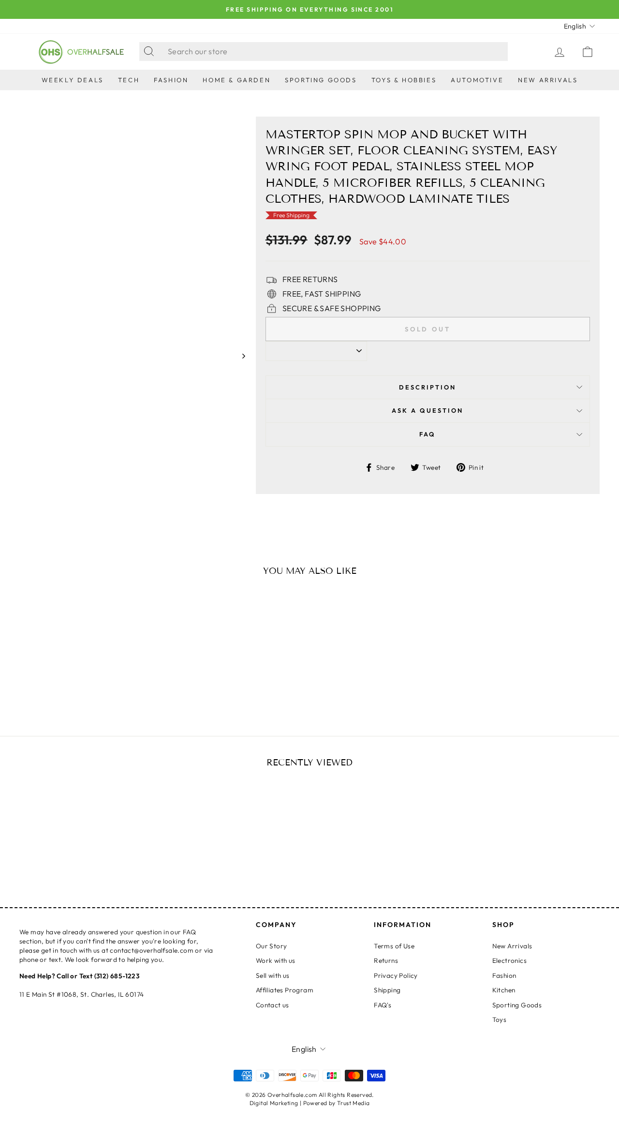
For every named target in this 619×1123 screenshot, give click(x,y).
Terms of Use (394, 946)
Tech (128, 80)
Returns (386, 960)
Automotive (477, 80)
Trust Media (353, 1103)
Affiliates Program (284, 990)
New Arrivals (547, 80)
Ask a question (427, 410)
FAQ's (382, 1005)
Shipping (387, 990)
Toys (499, 1019)
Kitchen (504, 990)
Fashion (171, 80)
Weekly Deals (72, 80)
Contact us (272, 1005)
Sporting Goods (320, 80)
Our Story (271, 946)
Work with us (275, 960)
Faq (427, 434)
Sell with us (273, 975)
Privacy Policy (396, 975)
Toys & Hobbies (403, 80)
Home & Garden (236, 80)
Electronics (509, 960)
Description (427, 387)
